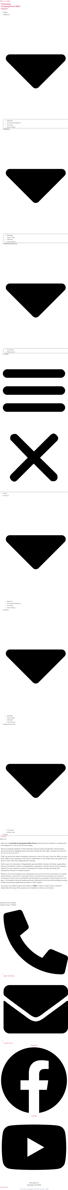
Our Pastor (10, 125)
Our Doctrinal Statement (14, 123)
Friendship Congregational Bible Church (10, 6)
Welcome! (10, 120)
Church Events (11, 241)
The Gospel (10, 350)
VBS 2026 (10, 239)
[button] (34, 423)
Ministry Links (11, 352)
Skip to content (5, 1)
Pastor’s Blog (11, 237)
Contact (6, 354)
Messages (10, 235)
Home (5, 12)
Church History (11, 127)
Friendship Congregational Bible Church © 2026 (34, 1189)
